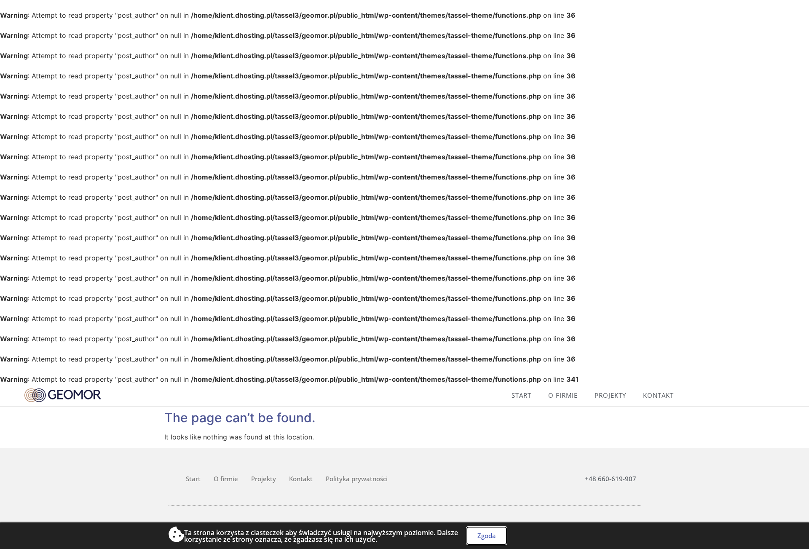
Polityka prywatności (357, 478)
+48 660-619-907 (610, 478)
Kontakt (658, 395)
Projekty (610, 395)
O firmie (563, 395)
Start (521, 395)
